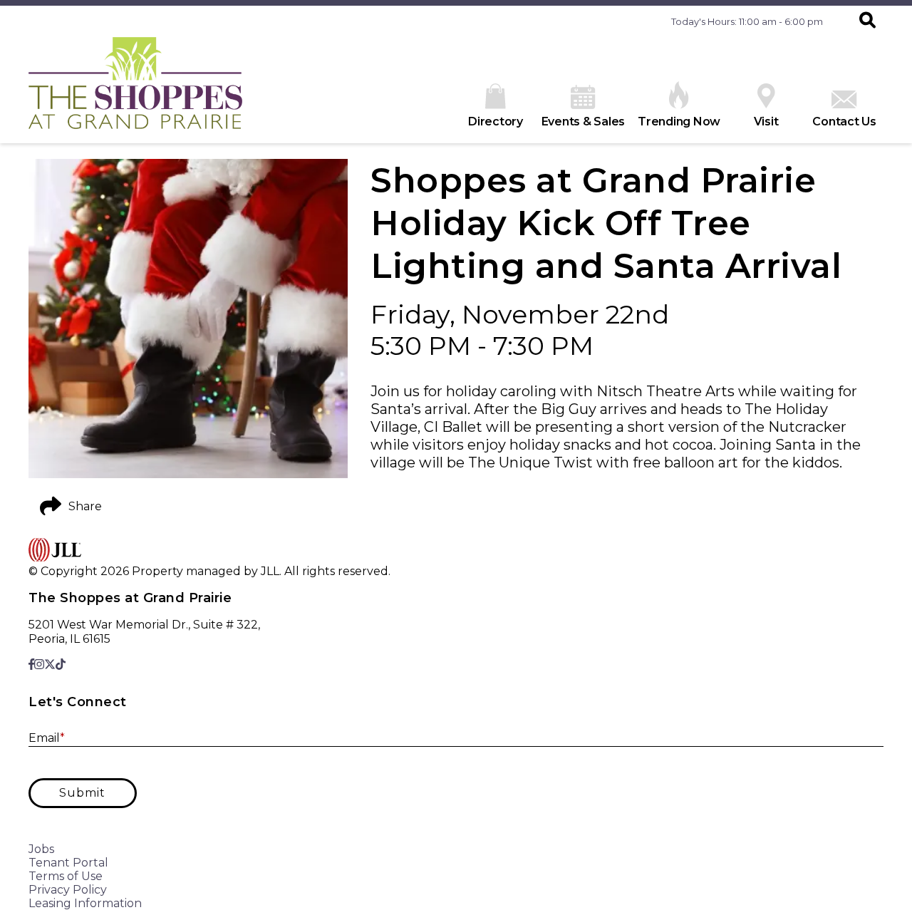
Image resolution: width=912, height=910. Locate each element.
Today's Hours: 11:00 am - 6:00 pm (747, 21)
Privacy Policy (67, 889)
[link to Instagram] (39, 664)
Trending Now (679, 121)
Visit (766, 121)
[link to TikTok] (61, 664)
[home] (135, 90)
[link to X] (50, 664)
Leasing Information (85, 903)
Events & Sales (584, 121)
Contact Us (844, 121)
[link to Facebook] (31, 664)
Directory (495, 121)
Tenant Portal (68, 862)
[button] (867, 21)
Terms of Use (65, 876)
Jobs (41, 849)
